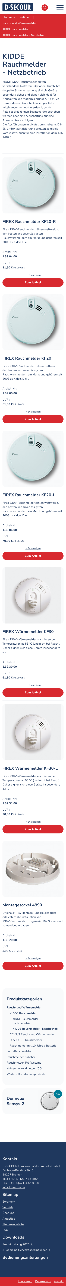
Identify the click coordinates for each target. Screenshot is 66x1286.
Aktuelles (8, 1219)
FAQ (5, 1230)
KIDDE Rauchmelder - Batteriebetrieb (26, 1021)
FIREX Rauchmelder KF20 (26, 358)
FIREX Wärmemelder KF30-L (30, 768)
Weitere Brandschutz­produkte (26, 1074)
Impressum (25, 1281)
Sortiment (8, 1202)
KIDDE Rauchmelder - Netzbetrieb (35, 1029)
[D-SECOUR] (17, 7)
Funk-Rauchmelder (19, 1051)
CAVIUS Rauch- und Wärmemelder (32, 1034)
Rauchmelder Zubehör (21, 1057)
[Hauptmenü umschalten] (60, 7)
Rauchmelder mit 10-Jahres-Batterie (33, 1046)
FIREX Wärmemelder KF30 (28, 631)
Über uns (8, 1213)
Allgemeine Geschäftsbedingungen (25, 1250)
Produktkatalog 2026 (16, 1244)
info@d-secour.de (13, 1187)
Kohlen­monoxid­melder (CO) (24, 1068)
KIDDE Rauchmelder (23, 1013)
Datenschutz (43, 1281)
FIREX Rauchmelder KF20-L (28, 495)
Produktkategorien (24, 999)
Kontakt (59, 1281)
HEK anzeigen (33, 275)
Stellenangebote (13, 1224)
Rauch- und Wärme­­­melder (24, 1007)
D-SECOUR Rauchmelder (26, 1040)
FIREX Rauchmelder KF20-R (29, 221)
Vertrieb (7, 1207)
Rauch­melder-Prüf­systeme (24, 1063)
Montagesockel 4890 (22, 905)
